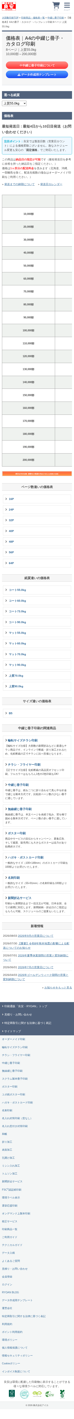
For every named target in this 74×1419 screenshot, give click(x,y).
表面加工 (7, 1149)
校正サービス (9, 1221)
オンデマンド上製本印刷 (16, 1213)
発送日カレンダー (51, 184)
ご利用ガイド (9, 1237)
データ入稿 (8, 1253)
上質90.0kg (16, 686)
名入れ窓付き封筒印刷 (15, 1126)
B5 (10, 713)
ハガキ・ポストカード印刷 (17, 1102)
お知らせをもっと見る (58, 987)
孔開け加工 (8, 1158)
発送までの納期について (19, 184)
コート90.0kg (17, 622)
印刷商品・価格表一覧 (33, 17)
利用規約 (7, 1324)
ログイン (7, 1284)
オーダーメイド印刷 (13, 1039)
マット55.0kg (17, 632)
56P (11, 552)
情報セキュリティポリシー (17, 1355)
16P (11, 499)
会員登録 (7, 1276)
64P (11, 563)
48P (11, 541)
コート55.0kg (17, 589)
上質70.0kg (16, 675)
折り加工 (7, 1142)
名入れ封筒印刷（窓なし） (17, 1118)
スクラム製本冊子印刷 (15, 1078)
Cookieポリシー (11, 1363)
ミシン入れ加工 (11, 1165)
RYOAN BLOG (10, 1292)
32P (11, 520)
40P (11, 531)
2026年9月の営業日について (35, 935)
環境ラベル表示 (11, 1197)
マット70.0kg (17, 654)
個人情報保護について (15, 1347)
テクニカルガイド (12, 1245)
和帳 (4, 1134)
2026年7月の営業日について (35, 967)
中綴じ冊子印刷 (55, 17)
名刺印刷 (7, 1110)
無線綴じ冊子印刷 (12, 1071)
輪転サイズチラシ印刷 (15, 1047)
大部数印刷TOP (10, 17)
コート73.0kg (17, 611)
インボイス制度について (16, 1371)
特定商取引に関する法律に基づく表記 (24, 1316)
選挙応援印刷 (9, 1205)
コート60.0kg (17, 600)
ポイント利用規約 (12, 1332)
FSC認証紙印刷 (11, 1189)
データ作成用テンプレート (39, 74)
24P (11, 509)
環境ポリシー (9, 1340)
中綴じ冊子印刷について (38, 65)
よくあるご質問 (11, 1261)
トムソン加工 (9, 1173)
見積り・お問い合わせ (15, 1268)
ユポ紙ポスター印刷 (13, 1094)
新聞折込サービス (12, 1181)
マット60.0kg (17, 643)
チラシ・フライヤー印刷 (16, 1055)
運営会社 (7, 1308)
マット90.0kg (17, 664)
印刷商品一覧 (9, 1229)
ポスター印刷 (9, 1086)
